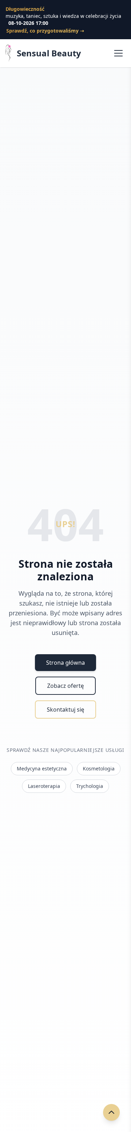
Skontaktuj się (65, 709)
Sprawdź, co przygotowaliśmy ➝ (45, 30)
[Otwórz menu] (118, 53)
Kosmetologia (99, 768)
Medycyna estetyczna (42, 768)
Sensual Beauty (49, 53)
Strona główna (65, 662)
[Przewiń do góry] (111, 1112)
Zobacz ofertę (65, 686)
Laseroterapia (44, 786)
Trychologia (89, 786)
